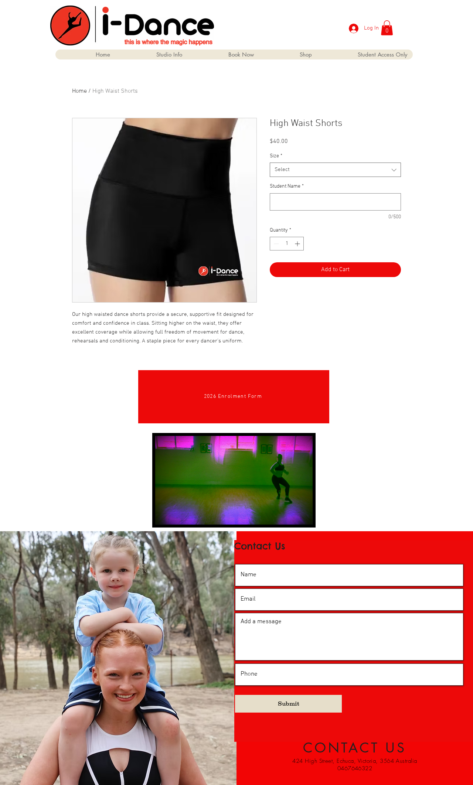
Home (79, 91)
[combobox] (335, 170)
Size (276, 156)
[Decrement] (275, 243)
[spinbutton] (286, 243)
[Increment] (298, 243)
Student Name (287, 186)
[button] (387, 27)
